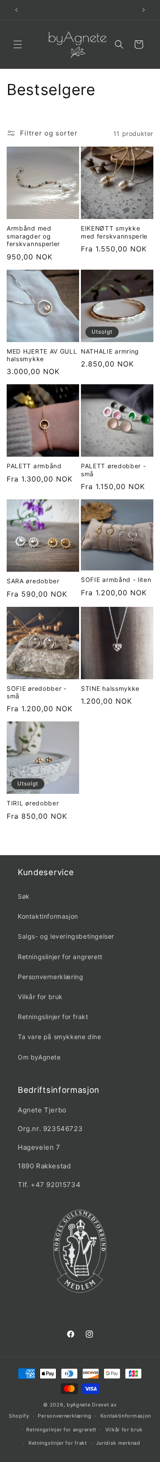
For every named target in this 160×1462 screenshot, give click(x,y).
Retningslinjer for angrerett (60, 956)
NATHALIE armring (110, 351)
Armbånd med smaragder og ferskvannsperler (33, 236)
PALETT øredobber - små (113, 469)
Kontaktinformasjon (48, 916)
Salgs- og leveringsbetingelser (66, 936)
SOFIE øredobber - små (37, 692)
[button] (18, 44)
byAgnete (79, 1405)
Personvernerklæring (50, 976)
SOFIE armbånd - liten (116, 579)
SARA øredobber (33, 581)
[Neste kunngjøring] (143, 10)
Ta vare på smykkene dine (59, 1036)
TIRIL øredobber (33, 803)
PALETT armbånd (34, 466)
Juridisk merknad (118, 1443)
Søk (24, 896)
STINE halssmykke (110, 688)
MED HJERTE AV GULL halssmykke (42, 355)
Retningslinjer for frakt (53, 1016)
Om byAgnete (39, 1057)
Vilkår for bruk (40, 996)
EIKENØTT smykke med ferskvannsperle (114, 232)
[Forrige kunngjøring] (16, 10)
